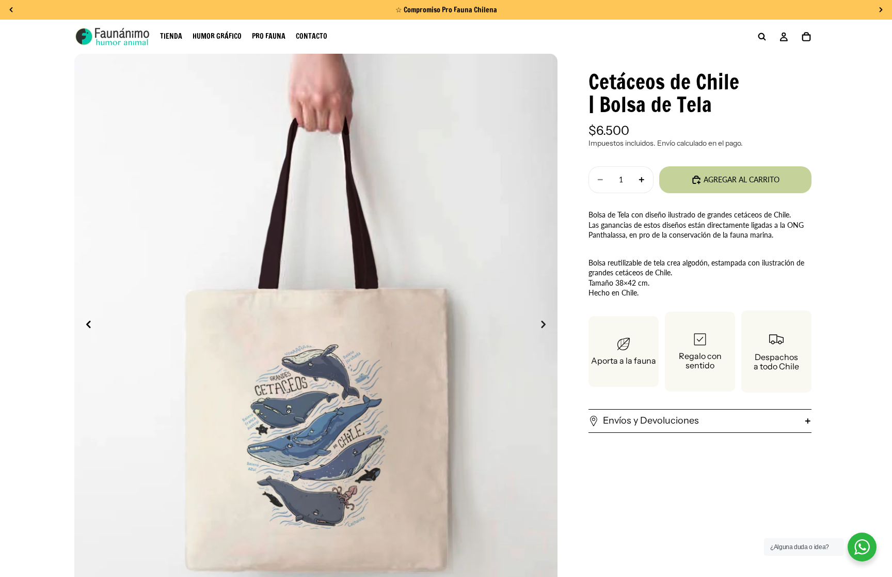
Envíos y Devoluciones (651, 420)
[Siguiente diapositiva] (546, 325)
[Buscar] (762, 36)
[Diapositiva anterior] (85, 325)
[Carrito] (806, 36)
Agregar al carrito (741, 179)
